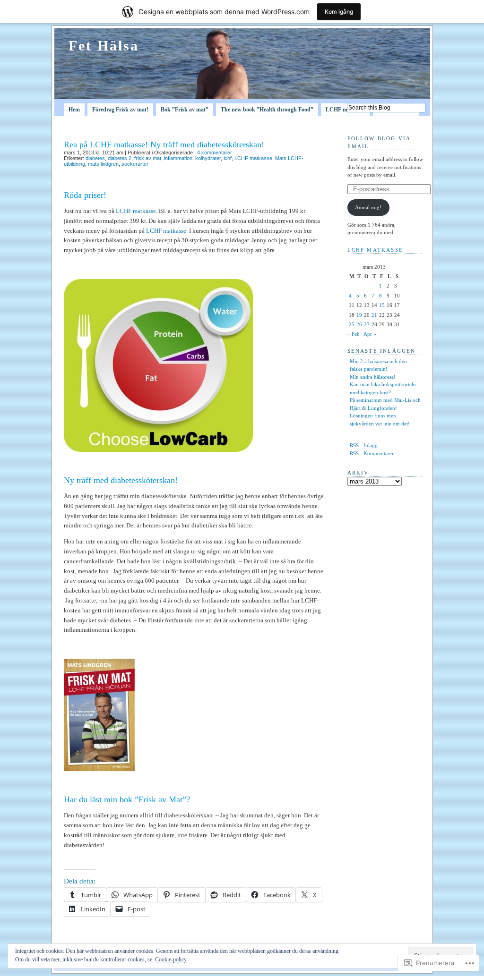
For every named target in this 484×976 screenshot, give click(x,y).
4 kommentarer (214, 152)
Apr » (369, 334)
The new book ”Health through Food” (267, 109)
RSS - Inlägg (364, 445)
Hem (74, 109)
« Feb (353, 334)
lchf (228, 158)
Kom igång (339, 11)
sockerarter (134, 164)
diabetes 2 (119, 158)
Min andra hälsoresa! (373, 377)
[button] (158, 365)
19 (359, 315)
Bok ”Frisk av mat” (184, 109)
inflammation (178, 158)
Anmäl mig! (368, 207)
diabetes (95, 158)
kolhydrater (208, 158)
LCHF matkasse (345, 109)
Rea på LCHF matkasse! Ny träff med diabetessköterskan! (164, 144)
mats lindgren (103, 164)
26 (359, 324)
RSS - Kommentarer (372, 453)
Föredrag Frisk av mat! (120, 109)
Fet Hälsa (104, 45)
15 (382, 305)
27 (367, 324)
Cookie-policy (171, 959)
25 (351, 324)
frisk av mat (147, 158)
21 (374, 315)
